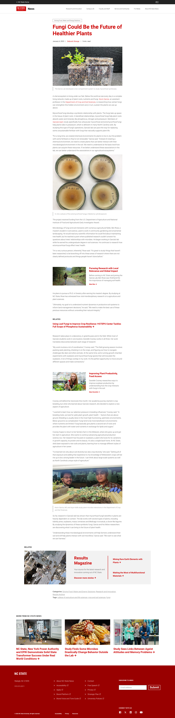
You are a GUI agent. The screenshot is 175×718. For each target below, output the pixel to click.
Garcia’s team (58, 122)
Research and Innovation (74, 9)
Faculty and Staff (104, 9)
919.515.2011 (20, 686)
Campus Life (90, 9)
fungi (108, 597)
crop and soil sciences (97, 597)
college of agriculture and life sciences (73, 597)
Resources (75, 713)
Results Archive (59, 594)
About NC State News (152, 9)
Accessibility (58, 713)
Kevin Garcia (104, 99)
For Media (137, 9)
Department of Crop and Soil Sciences (81, 102)
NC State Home (23, 2)
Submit (154, 687)
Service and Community (122, 9)
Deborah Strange (73, 41)
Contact (91, 681)
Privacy (67, 713)
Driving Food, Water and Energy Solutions (79, 592)
